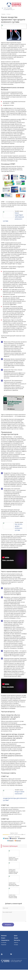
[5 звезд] (8, 834)
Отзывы (16, 944)
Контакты (17, 940)
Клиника (4, 935)
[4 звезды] (7, 834)
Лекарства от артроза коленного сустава (13, 859)
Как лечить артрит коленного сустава (18, 527)
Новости (16, 942)
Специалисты (5, 940)
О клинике (3, 942)
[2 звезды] (4, 834)
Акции (16, 938)
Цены (15, 935)
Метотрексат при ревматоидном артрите (14, 885)
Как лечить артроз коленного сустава (13, 897)
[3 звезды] (5, 834)
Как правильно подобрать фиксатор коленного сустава (13, 872)
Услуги (3, 938)
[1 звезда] (3, 834)
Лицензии (3, 944)
